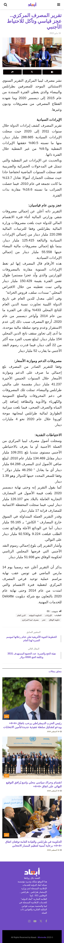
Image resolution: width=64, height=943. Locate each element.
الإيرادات (48, 615)
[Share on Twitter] (32, 72)
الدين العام (21, 615)
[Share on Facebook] (52, 72)
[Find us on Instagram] (29, 921)
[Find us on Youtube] (35, 921)
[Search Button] (5, 4)
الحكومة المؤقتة (35, 615)
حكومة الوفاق (54, 620)
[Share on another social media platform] (12, 72)
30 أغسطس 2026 (53, 731)
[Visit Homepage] (32, 4)
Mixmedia (42, 937)
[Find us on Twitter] (40, 921)
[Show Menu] (58, 4)
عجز (44, 620)
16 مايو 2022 (55, 33)
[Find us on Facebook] (46, 921)
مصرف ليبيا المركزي (30, 620)
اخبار (6, 716)
